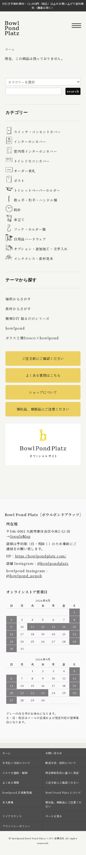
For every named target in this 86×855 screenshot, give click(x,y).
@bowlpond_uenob (24, 575)
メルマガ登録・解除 (14, 773)
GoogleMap (20, 536)
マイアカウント (12, 816)
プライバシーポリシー (16, 826)
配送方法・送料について (60, 763)
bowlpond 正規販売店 (17, 792)
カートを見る (53, 816)
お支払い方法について (16, 763)
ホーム (9, 49)
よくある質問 (10, 782)
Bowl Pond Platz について (63, 792)
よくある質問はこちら (43, 375)
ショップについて (43, 392)
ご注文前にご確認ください (43, 358)
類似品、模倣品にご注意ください (43, 409)
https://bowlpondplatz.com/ (40, 556)
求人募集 (8, 802)
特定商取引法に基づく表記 (62, 773)
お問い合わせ (53, 753)
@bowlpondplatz (53, 563)
